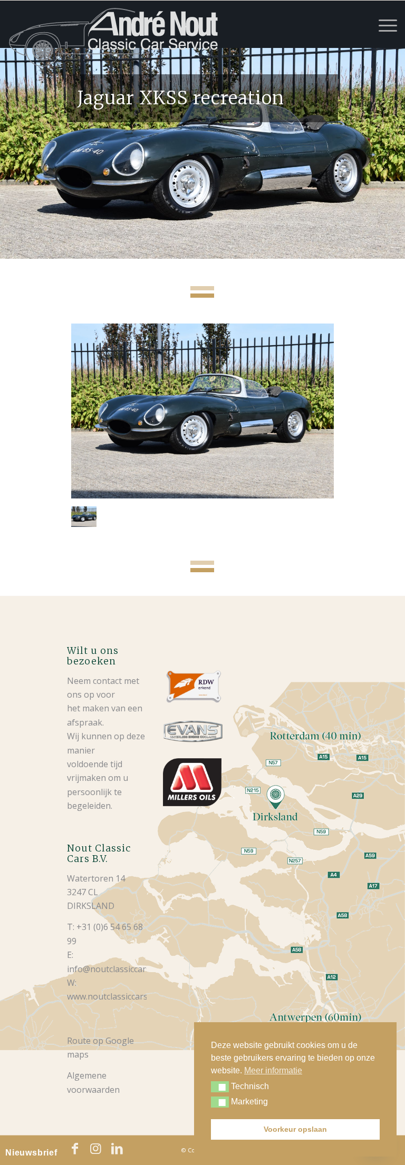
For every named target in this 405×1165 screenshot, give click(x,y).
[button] (220, 1086)
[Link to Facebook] (75, 1149)
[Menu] (382, 24)
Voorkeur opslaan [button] (295, 1129)
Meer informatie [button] (273, 1070)
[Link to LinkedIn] (117, 1149)
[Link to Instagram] (96, 1149)
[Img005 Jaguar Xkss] (202, 411)
